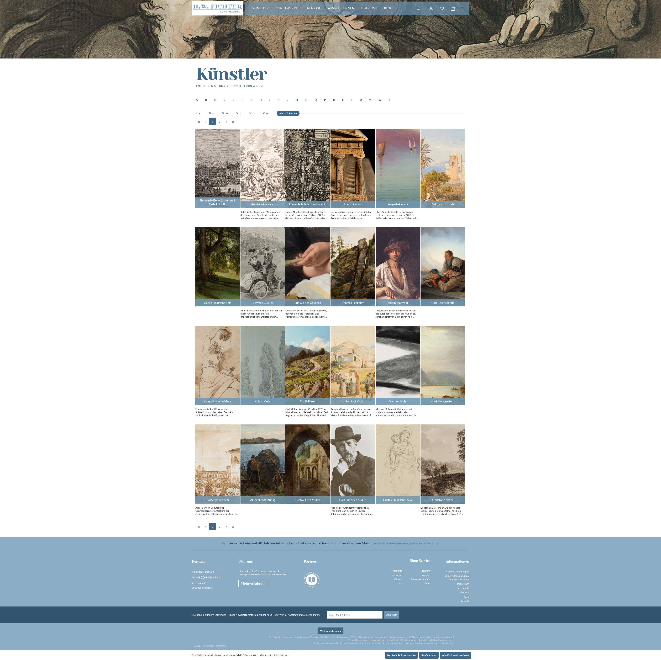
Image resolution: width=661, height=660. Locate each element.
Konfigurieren (428, 655)
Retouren (397, 570)
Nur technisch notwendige (401, 655)
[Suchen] (418, 8)
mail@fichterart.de (203, 571)
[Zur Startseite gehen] (217, 8)
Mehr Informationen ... (279, 655)
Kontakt (464, 600)
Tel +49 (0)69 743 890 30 (206, 577)
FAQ (400, 583)
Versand (426, 574)
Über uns (464, 592)
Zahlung (426, 570)
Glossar (398, 579)
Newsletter (396, 574)
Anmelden (391, 614)
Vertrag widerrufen (330, 630)
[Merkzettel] (442, 8)
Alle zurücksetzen (288, 113)
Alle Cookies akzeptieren (455, 655)
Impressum (463, 583)
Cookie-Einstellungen (457, 571)
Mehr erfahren (252, 584)
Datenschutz (462, 588)
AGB (466, 596)
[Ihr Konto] (431, 8)
